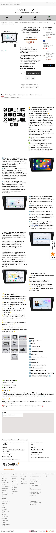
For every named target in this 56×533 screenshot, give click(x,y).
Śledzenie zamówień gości (14, 491)
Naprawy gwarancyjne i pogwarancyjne (5, 500)
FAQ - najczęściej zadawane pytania (10, 97)
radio (31, 84)
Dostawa (4, 480)
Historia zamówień (14, 479)
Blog (3, 476)
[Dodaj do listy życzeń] (27, 78)
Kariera (4, 484)
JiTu (32, 35)
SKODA (23, 84)
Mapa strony (5, 488)
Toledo (23, 86)
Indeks (26, 37)
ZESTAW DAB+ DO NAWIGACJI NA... (50, 34)
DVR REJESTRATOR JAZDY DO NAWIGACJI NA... (50, 54)
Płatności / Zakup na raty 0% (5, 511)
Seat (35, 84)
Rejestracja (15, 484)
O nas (3, 507)
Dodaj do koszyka (34, 73)
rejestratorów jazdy (34, 225)
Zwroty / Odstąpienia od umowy (5, 524)
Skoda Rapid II (30, 87)
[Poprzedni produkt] (53, 23)
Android (28, 84)
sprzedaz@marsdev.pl (35, 489)
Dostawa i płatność (23, 95)
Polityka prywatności (5, 515)
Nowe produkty (23, 479)
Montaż (4, 490)
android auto (29, 86)
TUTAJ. (43, 396)
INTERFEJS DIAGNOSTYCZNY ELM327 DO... (48, 45)
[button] (4, 469)
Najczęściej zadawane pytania (7, 4)
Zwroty (32, 95)
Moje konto (15, 476)
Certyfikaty (4, 478)
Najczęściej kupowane (24, 482)
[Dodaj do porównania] (33, 78)
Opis (2, 95)
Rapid (38, 84)
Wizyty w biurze (17, 4)
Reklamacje (5, 520)
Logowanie (15, 482)
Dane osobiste (14, 486)
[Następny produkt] (54, 23)
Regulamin (4, 518)
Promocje (23, 476)
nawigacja (35, 86)
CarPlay (23, 87)
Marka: (29, 35)
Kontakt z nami (5, 486)
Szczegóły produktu (10, 95)
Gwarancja (38, 95)
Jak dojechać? (5, 482)
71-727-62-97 (34, 485)
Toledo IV (37, 87)
